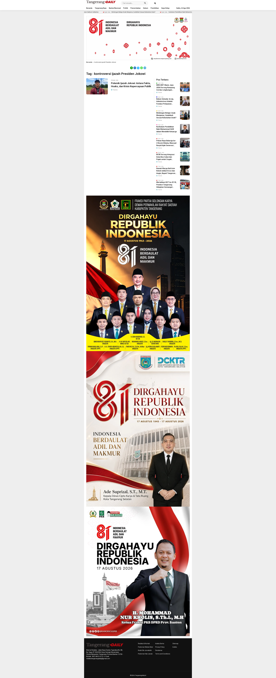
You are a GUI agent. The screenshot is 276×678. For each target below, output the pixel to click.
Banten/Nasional (115, 8)
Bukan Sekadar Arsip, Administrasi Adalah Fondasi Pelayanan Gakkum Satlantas (165, 101)
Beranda (89, 8)
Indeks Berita (159, 643)
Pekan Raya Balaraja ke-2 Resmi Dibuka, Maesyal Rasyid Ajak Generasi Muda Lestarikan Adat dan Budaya (166, 143)
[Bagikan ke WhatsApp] (141, 68)
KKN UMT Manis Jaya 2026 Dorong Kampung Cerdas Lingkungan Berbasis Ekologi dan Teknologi (165, 87)
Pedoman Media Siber (145, 647)
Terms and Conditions (162, 654)
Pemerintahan (135, 8)
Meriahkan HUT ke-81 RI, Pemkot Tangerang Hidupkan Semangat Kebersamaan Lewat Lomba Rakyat (166, 184)
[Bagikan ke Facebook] (134, 68)
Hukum (145, 8)
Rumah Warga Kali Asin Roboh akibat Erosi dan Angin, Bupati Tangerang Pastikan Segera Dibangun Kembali (166, 171)
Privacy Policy (160, 647)
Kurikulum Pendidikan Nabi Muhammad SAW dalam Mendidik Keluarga (151, 12)
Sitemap (175, 643)
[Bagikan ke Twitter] (138, 68)
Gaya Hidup (165, 8)
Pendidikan (155, 8)
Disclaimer (158, 650)
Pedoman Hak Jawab (145, 654)
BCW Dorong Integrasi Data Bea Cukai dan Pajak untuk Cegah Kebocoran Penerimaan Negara (166, 157)
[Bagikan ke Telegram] (144, 68)
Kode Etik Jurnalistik (145, 650)
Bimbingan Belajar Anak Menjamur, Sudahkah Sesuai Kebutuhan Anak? (94, 12)
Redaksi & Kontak (144, 643)
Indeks (174, 647)
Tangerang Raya (100, 8)
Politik (125, 8)
